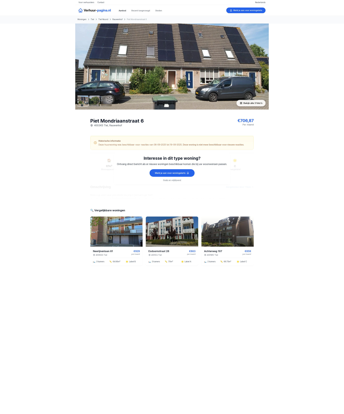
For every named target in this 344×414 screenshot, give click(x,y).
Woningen (81, 19)
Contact (100, 2)
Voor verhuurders (86, 2)
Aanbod (122, 10)
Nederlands (260, 2)
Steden (158, 10)
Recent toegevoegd (140, 10)
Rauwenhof (117, 19)
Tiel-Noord (103, 19)
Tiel (92, 19)
